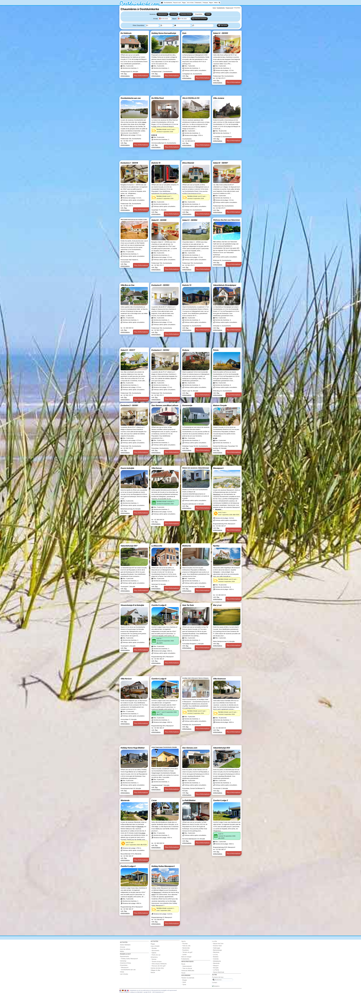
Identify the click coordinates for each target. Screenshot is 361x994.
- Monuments (155, 950)
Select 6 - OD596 (158, 220)
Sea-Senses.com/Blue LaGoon (164, 405)
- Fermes (153, 959)
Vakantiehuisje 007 (129, 546)
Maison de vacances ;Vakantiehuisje (195, 468)
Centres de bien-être (157, 968)
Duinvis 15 (155, 163)
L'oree (154, 800)
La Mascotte (156, 546)
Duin (184, 33)
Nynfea (216, 546)
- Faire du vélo (185, 945)
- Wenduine (215, 952)
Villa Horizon (126, 679)
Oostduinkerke (168, 2)
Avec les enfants (125, 949)
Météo (216, 2)
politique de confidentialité (136, 992)
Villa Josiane (218, 98)
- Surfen (184, 954)
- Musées (154, 948)
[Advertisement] (175, 90)
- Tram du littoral (186, 968)
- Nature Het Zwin (217, 943)
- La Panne (215, 970)
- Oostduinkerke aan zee (127, 969)
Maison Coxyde (220, 405)
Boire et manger (186, 956)
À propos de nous (217, 977)
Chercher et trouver (200, 18)
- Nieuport (215, 965)
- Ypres (183, 984)
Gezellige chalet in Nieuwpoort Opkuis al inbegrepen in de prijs (196, 678)
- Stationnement (186, 966)
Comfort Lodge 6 (158, 605)
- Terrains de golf (186, 952)
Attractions (154, 957)
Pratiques (205, 2)
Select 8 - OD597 (220, 163)
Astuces (122, 947)
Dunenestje (187, 405)
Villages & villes (155, 970)
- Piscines (184, 943)
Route (183, 964)
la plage (142, 833)
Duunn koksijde (127, 468)
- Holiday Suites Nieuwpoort (129, 958)
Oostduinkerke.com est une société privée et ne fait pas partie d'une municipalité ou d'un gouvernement (153, 990)
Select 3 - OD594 (189, 220)
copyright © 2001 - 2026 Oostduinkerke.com (153, 992)
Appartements (162, 14)
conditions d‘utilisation (124, 992)
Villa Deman (156, 468)
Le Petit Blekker (189, 800)
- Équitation (185, 950)
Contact (214, 982)
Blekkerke (186, 546)
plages (144, 122)
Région (211, 2)
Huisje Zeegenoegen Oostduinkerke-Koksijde (164, 747)
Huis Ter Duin (188, 605)
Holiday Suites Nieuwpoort (163, 866)
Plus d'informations (141, 76)
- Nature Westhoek (218, 972)
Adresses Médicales (187, 970)
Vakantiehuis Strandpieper (224, 285)
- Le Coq (215, 954)
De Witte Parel (157, 98)
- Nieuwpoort (124, 967)
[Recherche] (219, 2)
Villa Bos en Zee (127, 285)
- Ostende (215, 959)
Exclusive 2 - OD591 (129, 405)
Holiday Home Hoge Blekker (133, 748)
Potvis (216, 350)
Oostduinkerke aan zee (131, 98)
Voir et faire (190, 2)
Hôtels (208, 14)
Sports (183, 941)
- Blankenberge (217, 950)
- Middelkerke (216, 961)
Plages (184, 2)
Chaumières (198, 14)
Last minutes (124, 974)
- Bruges (184, 980)
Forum (183, 973)
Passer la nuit (177, 2)
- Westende (215, 963)
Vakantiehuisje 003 (221, 748)
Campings (174, 14)
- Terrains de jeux (156, 961)
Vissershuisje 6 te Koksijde (132, 605)
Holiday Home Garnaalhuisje (163, 33)
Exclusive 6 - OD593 (160, 285)
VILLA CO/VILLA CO (190, 98)
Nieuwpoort (218, 468)
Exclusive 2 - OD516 (129, 163)
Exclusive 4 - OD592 (160, 350)
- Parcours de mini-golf (158, 966)
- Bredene (215, 956)
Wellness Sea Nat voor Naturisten (226, 220)
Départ (174, 18)
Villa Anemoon (219, 679)
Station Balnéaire (125, 945)
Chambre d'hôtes (185, 14)
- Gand (183, 982)
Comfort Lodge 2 (220, 800)
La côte (214, 941)
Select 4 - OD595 (220, 33)
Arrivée (155, 18)
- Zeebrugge (216, 948)
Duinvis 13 (186, 285)
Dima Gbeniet (188, 163)
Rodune (185, 350)
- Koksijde (215, 967)
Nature (153, 972)
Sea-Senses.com (189, 748)
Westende (125, 800)
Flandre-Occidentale (187, 978)
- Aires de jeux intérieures (159, 963)
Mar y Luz (217, 605)
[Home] (162, 2)
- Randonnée (185, 948)
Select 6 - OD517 (128, 350)
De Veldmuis (126, 33)
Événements (198, 2)
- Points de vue (155, 955)
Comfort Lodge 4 (128, 866)
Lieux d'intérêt (155, 946)
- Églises (153, 952)
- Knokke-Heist (217, 945)
